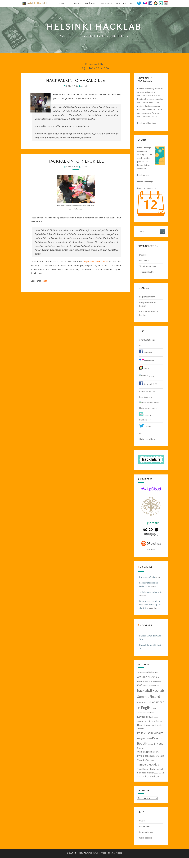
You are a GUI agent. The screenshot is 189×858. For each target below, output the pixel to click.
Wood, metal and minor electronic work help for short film (149, 604)
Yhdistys (62, 3)
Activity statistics (147, 340)
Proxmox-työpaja (147, 577)
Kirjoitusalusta (145, 397)
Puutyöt (140, 738)
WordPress (100, 852)
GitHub (151, 376)
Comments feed (146, 832)
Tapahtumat (105, 3)
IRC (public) (144, 260)
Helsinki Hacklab (34, 3)
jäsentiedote (151, 713)
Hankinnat (157, 702)
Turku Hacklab (157, 769)
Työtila (76, 3)
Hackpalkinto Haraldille (75, 80)
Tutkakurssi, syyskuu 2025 (150, 592)
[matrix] (143, 254)
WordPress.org (145, 837)
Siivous (158, 743)
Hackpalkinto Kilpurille (75, 161)
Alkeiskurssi (152, 672)
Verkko (139, 777)
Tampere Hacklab (148, 764)
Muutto (151, 725)
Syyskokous (143, 755)
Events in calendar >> (146, 188)
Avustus (140, 681)
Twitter (147, 426)
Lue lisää (152, 123)
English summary (147, 296)
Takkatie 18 (142, 760)
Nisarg (119, 852)
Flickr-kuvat (149, 360)
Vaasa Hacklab (158, 773)
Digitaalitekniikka (154, 685)
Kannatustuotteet (147, 391)
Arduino (142, 677)
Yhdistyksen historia (148, 439)
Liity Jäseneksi (91, 3)
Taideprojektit (157, 755)
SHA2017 (151, 744)
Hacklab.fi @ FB (150, 384)
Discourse (146, 566)
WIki (131, 3)
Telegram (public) (147, 272)
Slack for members (147, 266)
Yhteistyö (154, 776)
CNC (139, 685)
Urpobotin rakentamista (96, 261)
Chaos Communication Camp (152, 681)
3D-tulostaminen (142, 673)
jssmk (84, 86)
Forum (146, 368)
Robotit (142, 744)
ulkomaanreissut (145, 772)
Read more (142, 123)
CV (140, 345)
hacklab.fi (146, 625)
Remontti (158, 738)
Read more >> (143, 175)
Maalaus (159, 721)
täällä (44, 280)
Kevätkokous (145, 716)
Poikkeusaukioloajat (150, 733)
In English (120, 3)
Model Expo (142, 725)
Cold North (145, 685)
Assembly (153, 677)
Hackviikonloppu (143, 702)
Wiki (141, 433)
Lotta (153, 721)
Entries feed (144, 826)
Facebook (147, 352)
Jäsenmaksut (141, 713)
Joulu (155, 708)
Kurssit (147, 721)
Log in (142, 820)
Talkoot (151, 760)
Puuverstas (148, 739)
